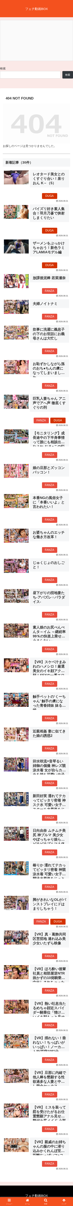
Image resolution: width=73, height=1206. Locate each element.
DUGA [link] (49, 195)
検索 (3, 68)
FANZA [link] (49, 290)
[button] (66, 729)
